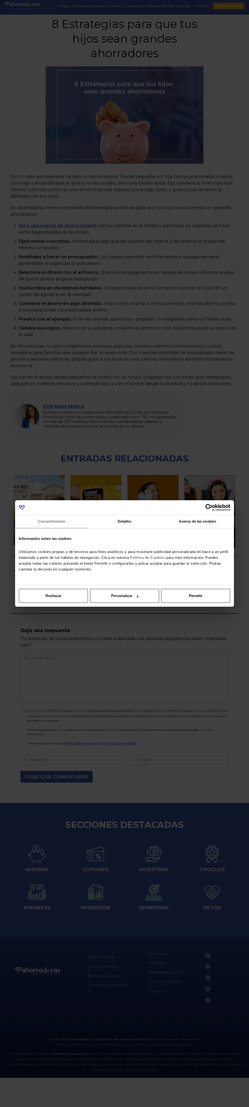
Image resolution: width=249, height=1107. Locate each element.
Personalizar (122, 596)
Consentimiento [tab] (51, 521)
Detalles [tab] (125, 521)
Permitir (196, 596)
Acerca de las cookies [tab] (197, 521)
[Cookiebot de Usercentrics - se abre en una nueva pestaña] (209, 507)
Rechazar (53, 596)
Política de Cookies (147, 557)
